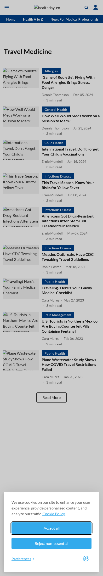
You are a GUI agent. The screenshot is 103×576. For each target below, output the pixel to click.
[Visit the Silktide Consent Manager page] (86, 559)
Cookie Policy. (53, 513)
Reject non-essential (51, 543)
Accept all (52, 528)
